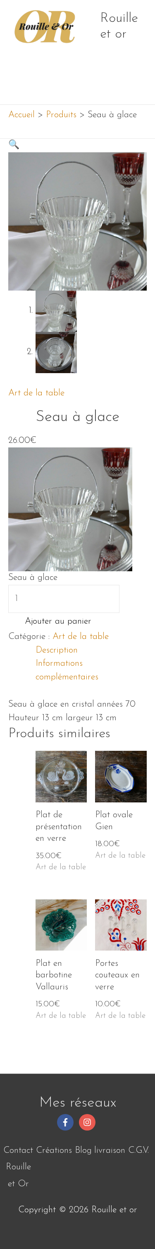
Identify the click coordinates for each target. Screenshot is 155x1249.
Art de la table (36, 393)
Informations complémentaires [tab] (67, 670)
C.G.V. (138, 1150)
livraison (109, 1150)
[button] (13, 145)
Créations (54, 1150)
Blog (83, 1150)
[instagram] (88, 1122)
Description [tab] (57, 650)
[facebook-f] (66, 1122)
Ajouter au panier (58, 621)
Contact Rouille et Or (18, 1167)
